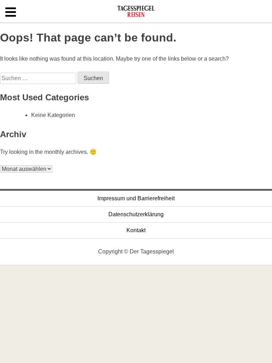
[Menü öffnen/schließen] (10, 12)
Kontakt (136, 230)
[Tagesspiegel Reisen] (136, 14)
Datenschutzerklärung (136, 214)
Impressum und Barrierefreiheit (136, 198)
